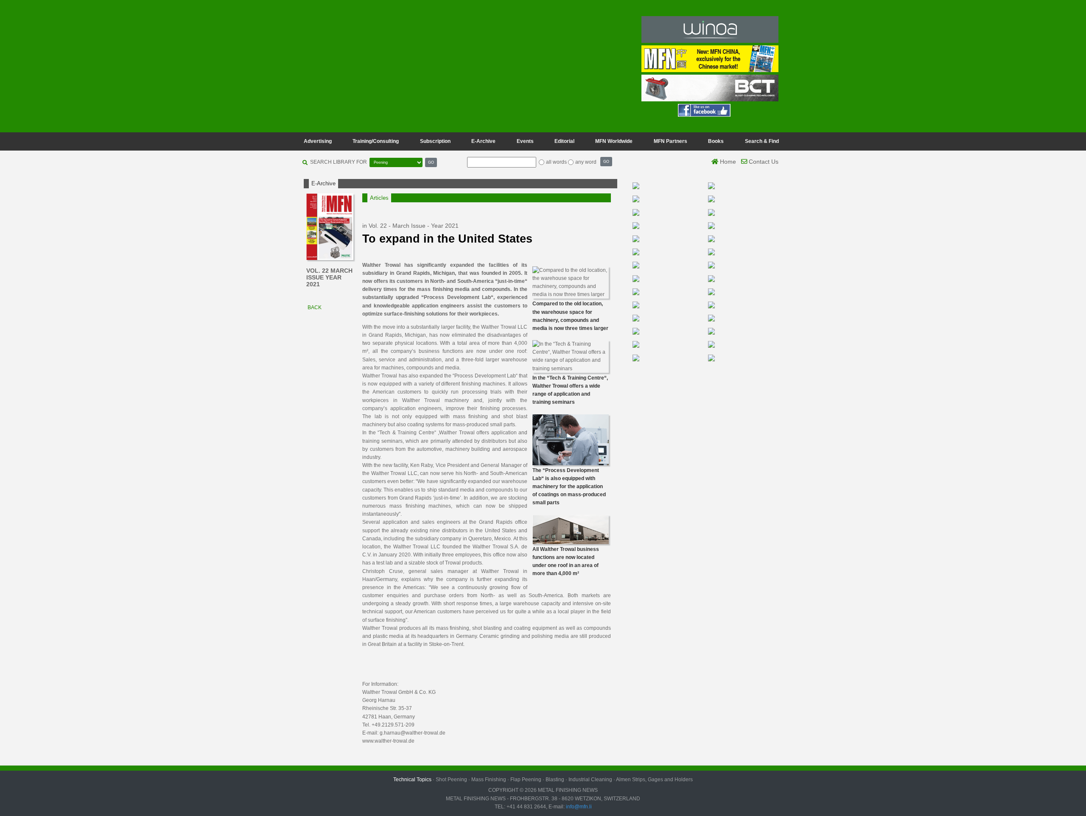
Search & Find (762, 141)
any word (585, 162)
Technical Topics (412, 779)
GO (431, 162)
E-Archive (483, 141)
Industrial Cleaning (590, 779)
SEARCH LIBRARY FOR (338, 162)
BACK (314, 307)
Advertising (318, 141)
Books (716, 141)
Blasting (555, 779)
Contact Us (762, 161)
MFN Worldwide (614, 141)
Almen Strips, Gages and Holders (654, 779)
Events (525, 141)
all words (556, 162)
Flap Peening (525, 779)
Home (727, 161)
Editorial (564, 141)
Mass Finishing (488, 779)
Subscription (435, 141)
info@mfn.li (578, 807)
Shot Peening (451, 779)
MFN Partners (670, 141)
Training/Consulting (376, 141)
